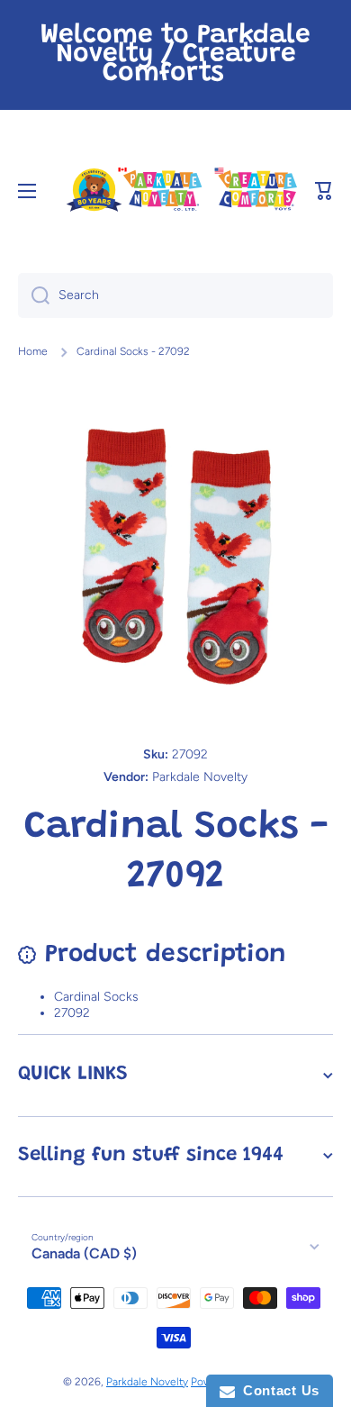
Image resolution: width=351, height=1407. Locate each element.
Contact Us (277, 1390)
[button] (324, 191)
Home (33, 351)
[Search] (34, 295)
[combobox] (175, 295)
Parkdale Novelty (147, 1381)
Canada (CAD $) (84, 1253)
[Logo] (181, 190)
